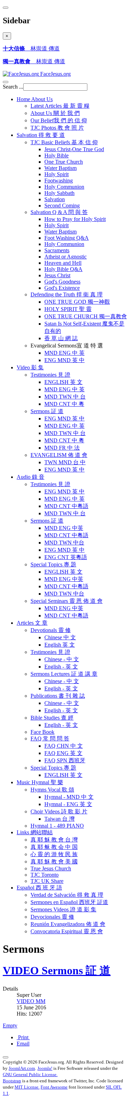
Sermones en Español (69, 902)
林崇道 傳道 (31, 48)
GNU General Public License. (30, 1074)
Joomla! (44, 1068)
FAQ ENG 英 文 (63, 753)
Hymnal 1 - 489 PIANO (57, 826)
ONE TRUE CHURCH (85, 316)
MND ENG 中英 (63, 528)
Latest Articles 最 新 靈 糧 (60, 106)
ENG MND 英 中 (64, 360)
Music (40, 782)
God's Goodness (62, 282)
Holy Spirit (56, 174)
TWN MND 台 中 (65, 462)
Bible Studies (52, 718)
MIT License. (27, 1087)
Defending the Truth (67, 294)
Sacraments (56, 250)
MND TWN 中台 (64, 543)
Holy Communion (64, 187)
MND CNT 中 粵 (64, 404)
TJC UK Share (47, 881)
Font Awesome (54, 1087)
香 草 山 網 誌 (61, 338)
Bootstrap (12, 1080)
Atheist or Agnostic (65, 257)
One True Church (63, 162)
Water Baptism (60, 168)
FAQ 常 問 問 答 (50, 738)
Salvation (41, 135)
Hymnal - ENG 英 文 (68, 804)
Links (35, 832)
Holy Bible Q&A (63, 269)
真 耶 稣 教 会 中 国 (54, 847)
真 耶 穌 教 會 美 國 (54, 861)
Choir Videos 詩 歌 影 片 (59, 811)
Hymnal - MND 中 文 (69, 797)
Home (35, 99)
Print (23, 1037)
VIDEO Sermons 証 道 (57, 970)
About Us (55, 113)
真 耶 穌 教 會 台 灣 (54, 840)
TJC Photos (57, 128)
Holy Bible (56, 155)
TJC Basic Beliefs (64, 142)
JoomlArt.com (22, 1068)
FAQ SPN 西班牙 (64, 760)
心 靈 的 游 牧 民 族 (54, 854)
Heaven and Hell (62, 263)
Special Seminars (67, 601)
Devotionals (51, 630)
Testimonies (50, 375)
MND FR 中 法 (62, 448)
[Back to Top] (5, 1057)
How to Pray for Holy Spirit (75, 219)
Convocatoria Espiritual (67, 931)
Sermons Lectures (64, 674)
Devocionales (52, 917)
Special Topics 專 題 (53, 768)
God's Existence (62, 288)
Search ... (13, 87)
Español (39, 888)
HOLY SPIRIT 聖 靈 (68, 309)
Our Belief (59, 120)
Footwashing (58, 180)
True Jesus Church (51, 868)
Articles (32, 623)
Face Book (42, 732)
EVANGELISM (59, 455)
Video (30, 367)
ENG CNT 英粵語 (65, 557)
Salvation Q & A (59, 212)
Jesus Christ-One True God (74, 149)
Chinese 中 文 (60, 637)
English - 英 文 (61, 667)
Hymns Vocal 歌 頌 (52, 790)
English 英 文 (59, 645)
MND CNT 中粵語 (66, 506)
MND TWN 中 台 (65, 397)
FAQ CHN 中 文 (63, 746)
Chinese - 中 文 (61, 659)
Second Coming (62, 205)
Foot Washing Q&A (66, 238)
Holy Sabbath (59, 193)
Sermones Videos (63, 909)
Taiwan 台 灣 (59, 819)
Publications (58, 696)
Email (23, 1044)
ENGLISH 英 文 (63, 382)
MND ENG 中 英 (64, 353)
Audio (30, 477)
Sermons (47, 411)
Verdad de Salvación (67, 895)
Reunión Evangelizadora (68, 924)
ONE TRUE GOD (77, 302)
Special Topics (53, 564)
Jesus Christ (57, 275)
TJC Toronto (45, 875)
